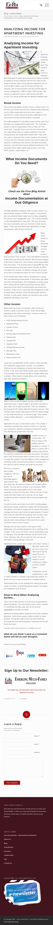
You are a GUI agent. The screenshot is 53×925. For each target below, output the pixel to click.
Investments (8, 847)
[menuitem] (39, 5)
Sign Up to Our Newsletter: (26, 670)
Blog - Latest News (12, 13)
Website (37, 752)
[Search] (39, 5)
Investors (7, 851)
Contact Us (8, 863)
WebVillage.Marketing (11, 922)
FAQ (5, 859)
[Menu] (45, 5)
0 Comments (23, 699)
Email (36, 744)
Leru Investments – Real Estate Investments (20, 835)
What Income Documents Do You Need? (26, 161)
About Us (7, 839)
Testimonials (8, 855)
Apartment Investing (11, 36)
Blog (21, 36)
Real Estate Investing (30, 36)
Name (36, 736)
